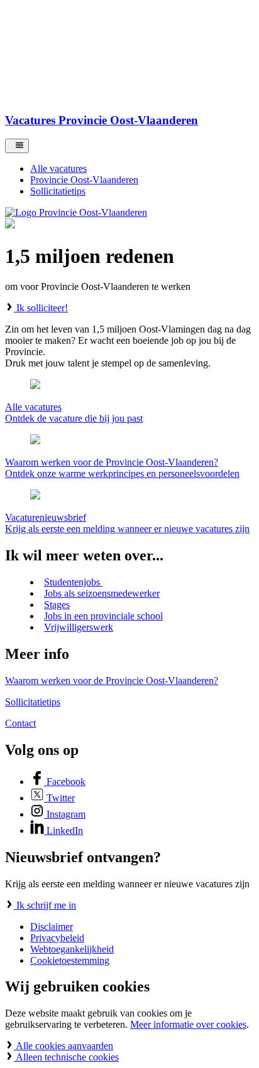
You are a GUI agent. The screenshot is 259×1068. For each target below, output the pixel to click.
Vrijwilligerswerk (78, 627)
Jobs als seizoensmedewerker (102, 593)
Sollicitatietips (32, 702)
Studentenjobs (73, 582)
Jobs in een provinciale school (103, 616)
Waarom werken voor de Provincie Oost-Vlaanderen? (111, 680)
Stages (57, 604)
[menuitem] (142, 168)
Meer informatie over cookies (188, 1024)
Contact (20, 723)
